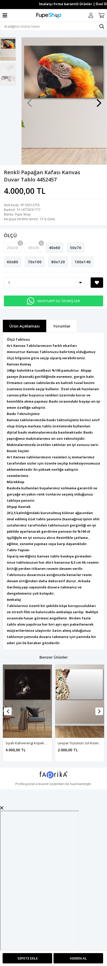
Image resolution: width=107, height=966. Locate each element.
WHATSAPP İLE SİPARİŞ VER (58, 301)
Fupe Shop (23, 214)
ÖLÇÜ (10, 235)
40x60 (54, 247)
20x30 (12, 247)
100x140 (83, 261)
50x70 (75, 247)
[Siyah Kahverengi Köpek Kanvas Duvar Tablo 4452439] (27, 701)
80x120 (58, 261)
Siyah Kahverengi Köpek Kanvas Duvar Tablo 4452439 (47, 743)
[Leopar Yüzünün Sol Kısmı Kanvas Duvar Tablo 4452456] (79, 701)
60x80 (12, 261)
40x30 (33, 247)
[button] (99, 100)
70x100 (35, 261)
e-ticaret (42, 783)
